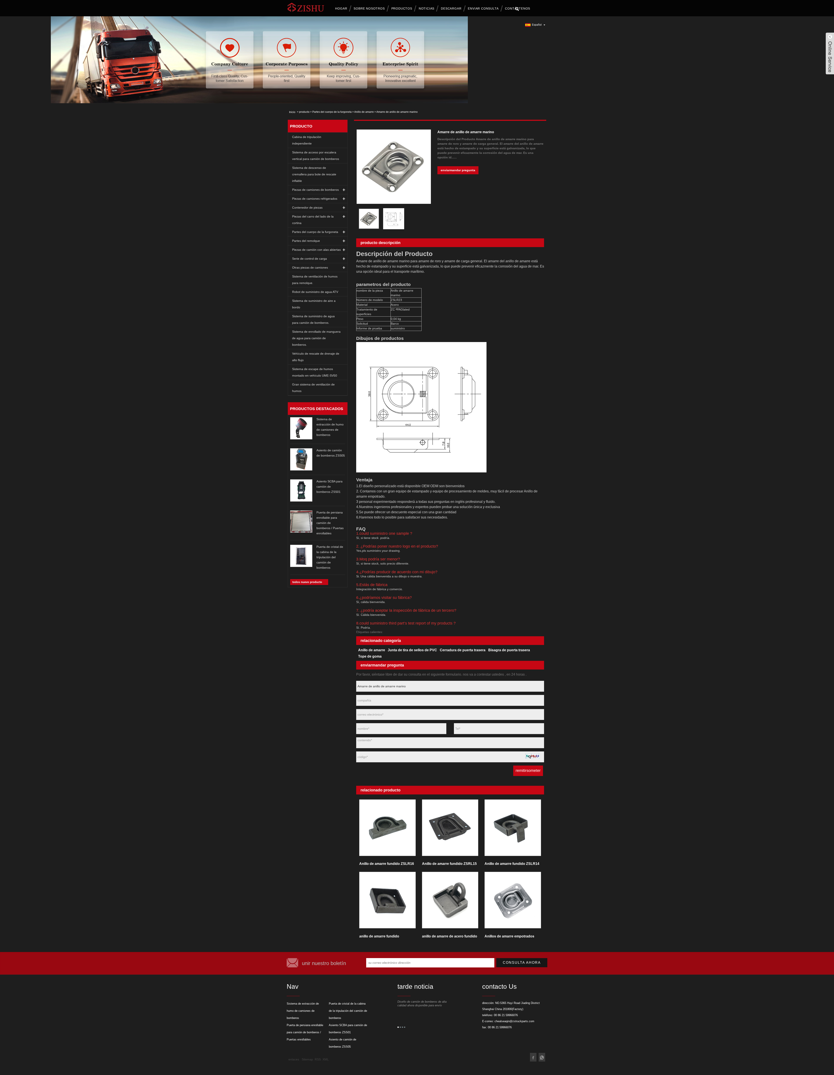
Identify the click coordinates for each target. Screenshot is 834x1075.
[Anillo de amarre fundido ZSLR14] (513, 827)
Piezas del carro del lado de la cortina (313, 220)
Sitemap (307, 1059)
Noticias (426, 8)
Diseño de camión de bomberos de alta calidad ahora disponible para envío (422, 1003)
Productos (401, 8)
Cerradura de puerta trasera (462, 650)
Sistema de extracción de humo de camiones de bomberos (303, 1011)
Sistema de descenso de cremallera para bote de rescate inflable (314, 174)
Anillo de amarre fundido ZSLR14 (512, 864)
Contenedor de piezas (307, 207)
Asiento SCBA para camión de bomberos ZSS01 (329, 486)
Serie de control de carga (309, 258)
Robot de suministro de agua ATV (315, 292)
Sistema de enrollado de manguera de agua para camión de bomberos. (316, 338)
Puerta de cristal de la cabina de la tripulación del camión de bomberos (329, 557)
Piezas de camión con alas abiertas (316, 249)
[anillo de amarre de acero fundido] (450, 900)
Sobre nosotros (369, 8)
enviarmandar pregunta (458, 170)
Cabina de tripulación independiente (306, 140)
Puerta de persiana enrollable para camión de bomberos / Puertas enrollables (330, 523)
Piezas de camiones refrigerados (314, 198)
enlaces (293, 1059)
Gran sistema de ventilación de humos (313, 388)
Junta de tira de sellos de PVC (412, 650)
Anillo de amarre (364, 111)
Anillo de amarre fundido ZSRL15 (449, 864)
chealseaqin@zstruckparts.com (514, 1021)
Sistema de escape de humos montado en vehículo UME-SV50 (314, 372)
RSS (318, 1059)
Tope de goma (370, 656)
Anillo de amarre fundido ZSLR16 (386, 864)
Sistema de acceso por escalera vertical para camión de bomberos (315, 156)
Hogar (341, 8)
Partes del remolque (306, 241)
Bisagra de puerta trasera (509, 650)
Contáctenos (517, 8)
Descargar (451, 8)
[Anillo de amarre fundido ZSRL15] (450, 827)
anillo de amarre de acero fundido (449, 936)
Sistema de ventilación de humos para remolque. (315, 280)
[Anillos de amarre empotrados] (513, 900)
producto (304, 111)
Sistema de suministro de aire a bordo (314, 304)
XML (326, 1059)
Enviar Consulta (483, 8)
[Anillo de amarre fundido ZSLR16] (387, 827)
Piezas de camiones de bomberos (315, 189)
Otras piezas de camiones (310, 267)
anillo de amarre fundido (379, 936)
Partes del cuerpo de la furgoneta (332, 111)
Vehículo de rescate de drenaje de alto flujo (315, 357)
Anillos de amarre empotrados (509, 936)
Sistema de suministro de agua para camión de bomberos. (313, 319)
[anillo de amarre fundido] (387, 900)
